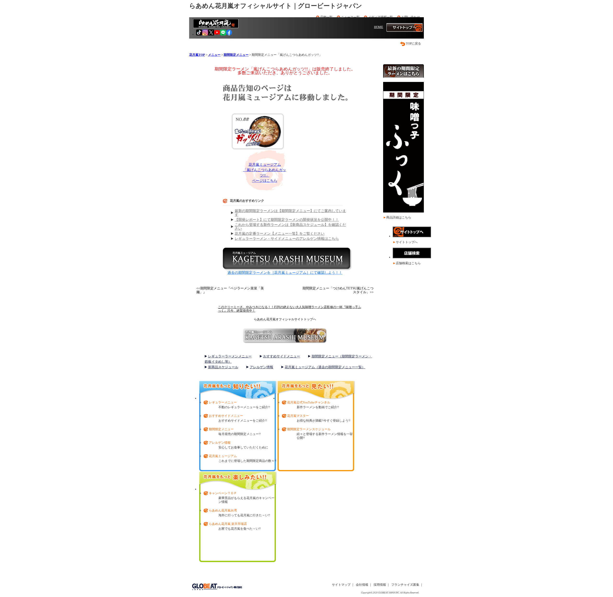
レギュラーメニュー (223, 402)
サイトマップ (341, 584)
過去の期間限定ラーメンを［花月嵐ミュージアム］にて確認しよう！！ (284, 273)
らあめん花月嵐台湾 (223, 510)
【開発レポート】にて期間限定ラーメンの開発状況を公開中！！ (287, 220)
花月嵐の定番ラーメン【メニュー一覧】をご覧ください (279, 233)
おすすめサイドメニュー (281, 356)
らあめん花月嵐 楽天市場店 (228, 524)
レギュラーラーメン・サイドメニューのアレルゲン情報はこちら (287, 239)
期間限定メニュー (221, 429)
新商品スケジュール (223, 367)
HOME (378, 27)
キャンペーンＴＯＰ (223, 493)
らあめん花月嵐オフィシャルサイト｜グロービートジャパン (275, 5)
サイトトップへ (407, 242)
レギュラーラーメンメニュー (230, 356)
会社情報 (362, 584)
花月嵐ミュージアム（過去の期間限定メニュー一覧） (325, 367)
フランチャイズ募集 (405, 584)
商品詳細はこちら (398, 217)
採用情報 (380, 584)
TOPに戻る (413, 43)
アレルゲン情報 (261, 367)
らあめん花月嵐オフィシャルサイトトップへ (285, 319)
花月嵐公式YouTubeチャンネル (308, 402)
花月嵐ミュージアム (223, 456)
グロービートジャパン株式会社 (217, 587)
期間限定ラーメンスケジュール (309, 429)
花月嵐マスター (298, 416)
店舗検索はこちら (408, 263)
